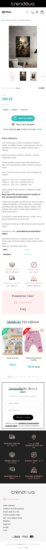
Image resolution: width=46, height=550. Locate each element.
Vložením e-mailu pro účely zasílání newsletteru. (22, 424)
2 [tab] (13, 376)
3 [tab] (17, 376)
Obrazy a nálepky (11, 20)
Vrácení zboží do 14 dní (11, 512)
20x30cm (6, 110)
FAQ (23, 309)
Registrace (7, 524)
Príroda (27, 250)
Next (43, 76)
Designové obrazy (24, 20)
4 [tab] (21, 376)
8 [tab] (37, 376)
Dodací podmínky (9, 505)
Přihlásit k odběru (23, 417)
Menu (8, 12)
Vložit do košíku (25, 118)
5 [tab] (25, 376)
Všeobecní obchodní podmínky (13, 509)
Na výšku (27, 254)
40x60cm (15, 110)
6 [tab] (29, 376)
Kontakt (6, 527)
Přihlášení (6, 521)
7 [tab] (33, 376)
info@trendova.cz (25, 302)
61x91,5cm (24, 110)
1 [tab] (9, 376)
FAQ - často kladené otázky (12, 518)
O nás (5, 530)
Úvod (3, 20)
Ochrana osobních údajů (11, 515)
